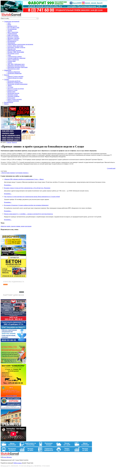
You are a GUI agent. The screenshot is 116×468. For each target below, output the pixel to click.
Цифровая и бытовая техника (16, 65)
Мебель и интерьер (13, 39)
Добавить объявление (13, 72)
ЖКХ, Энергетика (12, 32)
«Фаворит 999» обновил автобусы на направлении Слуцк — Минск (24, 179)
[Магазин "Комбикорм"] (13, 384)
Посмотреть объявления (14, 73)
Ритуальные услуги (13, 53)
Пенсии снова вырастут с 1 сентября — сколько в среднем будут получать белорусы (28, 214)
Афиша (9, 85)
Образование (11, 43)
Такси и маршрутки (13, 59)
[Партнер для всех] (13, 298)
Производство (11, 49)
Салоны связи (11, 61)
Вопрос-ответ (11, 91)
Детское (9, 30)
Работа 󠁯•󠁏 (6, 104)
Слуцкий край (111, 168)
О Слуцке (10, 87)
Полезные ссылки (12, 94)
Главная (9, 142)
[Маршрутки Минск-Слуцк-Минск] (13, 255)
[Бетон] (13, 277)
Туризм (9, 62)
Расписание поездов (13, 93)
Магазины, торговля (13, 38)
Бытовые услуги (12, 26)
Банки (9, 24)
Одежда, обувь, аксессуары (15, 46)
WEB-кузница (17, 463)
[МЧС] (11, 396)
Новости (6, 75)
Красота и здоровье (13, 36)
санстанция (28, 226)
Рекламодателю (8, 102)
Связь (9, 55)
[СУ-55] (13, 341)
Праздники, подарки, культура (16, 47)
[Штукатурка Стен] (13, 363)
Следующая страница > (22, 172)
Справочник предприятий (11, 21)
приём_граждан (11, 226)
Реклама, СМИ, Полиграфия (15, 52)
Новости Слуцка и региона (15, 76)
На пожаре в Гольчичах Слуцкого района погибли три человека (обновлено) (26, 205)
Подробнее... (7, 185)
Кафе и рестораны (12, 35)
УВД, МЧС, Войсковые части (16, 64)
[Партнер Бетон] (13, 320)
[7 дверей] (18, 117)
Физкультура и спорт (13, 68)
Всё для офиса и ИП (13, 27)
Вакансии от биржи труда (14, 82)
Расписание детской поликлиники (17, 84)
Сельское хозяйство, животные (16, 58)
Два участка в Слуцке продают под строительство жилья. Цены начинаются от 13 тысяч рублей (32, 196)
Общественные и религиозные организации (20, 44)
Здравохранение (12, 33)
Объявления (7, 70)
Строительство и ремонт (14, 56)
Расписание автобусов (13, 81)
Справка (6, 79)
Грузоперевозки (12, 29)
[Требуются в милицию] (11, 426)
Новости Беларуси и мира (15, 78)
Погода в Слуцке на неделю (15, 88)
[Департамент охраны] (11, 408)
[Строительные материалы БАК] (18, 141)
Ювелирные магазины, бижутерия (17, 67)
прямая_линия (20, 226)
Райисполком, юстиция (14, 50)
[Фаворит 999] (54, 11)
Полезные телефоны (13, 96)
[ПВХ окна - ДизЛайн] (18, 129)
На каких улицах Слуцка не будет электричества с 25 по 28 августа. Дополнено (27, 188)
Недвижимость (11, 41)
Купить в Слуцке (12, 90)
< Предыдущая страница (8, 172)
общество (3, 226)
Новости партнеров (13, 101)
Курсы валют (11, 97)
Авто (8, 23)
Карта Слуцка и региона (14, 99)
